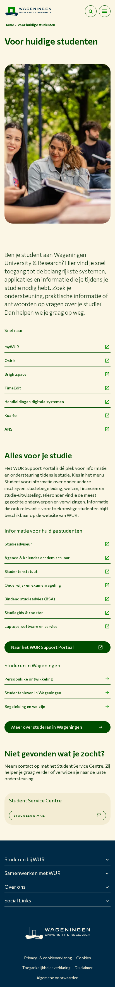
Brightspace (15, 374)
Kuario (10, 415)
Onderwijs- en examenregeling (32, 585)
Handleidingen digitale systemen (34, 401)
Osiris (10, 360)
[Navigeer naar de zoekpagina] (91, 11)
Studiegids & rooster (23, 612)
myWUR (11, 346)
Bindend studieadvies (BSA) (29, 598)
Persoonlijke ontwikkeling (28, 679)
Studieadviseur (18, 544)
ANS (8, 429)
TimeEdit (12, 387)
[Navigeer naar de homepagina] (28, 11)
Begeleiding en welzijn (24, 706)
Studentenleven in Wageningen (32, 692)
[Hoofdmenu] (105, 11)
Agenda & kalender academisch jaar (37, 557)
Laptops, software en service (31, 626)
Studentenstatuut (20, 571)
